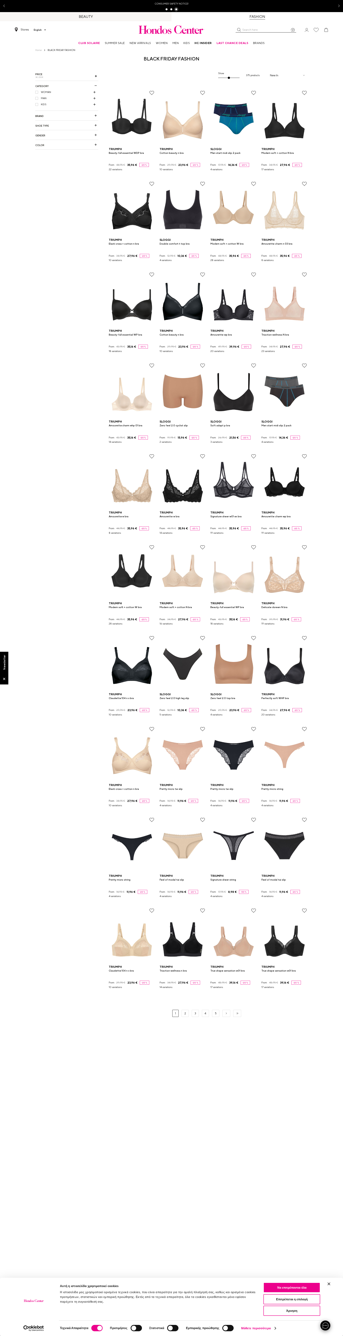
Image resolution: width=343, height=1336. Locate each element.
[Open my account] (306, 30)
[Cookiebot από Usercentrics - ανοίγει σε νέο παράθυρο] (33, 1328)
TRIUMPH (115, 149)
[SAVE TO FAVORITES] (151, 93)
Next (337, 6)
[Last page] (237, 1013)
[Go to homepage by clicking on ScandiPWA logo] (171, 29)
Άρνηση (291, 1310)
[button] (239, 30)
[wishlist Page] (316, 30)
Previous (5, 6)
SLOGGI (216, 149)
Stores (25, 29)
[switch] (136, 1328)
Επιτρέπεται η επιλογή (292, 1299)
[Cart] (326, 30)
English (38, 30)
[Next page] (226, 1013)
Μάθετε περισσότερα (256, 1328)
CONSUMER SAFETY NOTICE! (172, 3)
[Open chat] (325, 1325)
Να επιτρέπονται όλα (291, 1287)
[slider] (229, 78)
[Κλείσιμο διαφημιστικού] (329, 1283)
